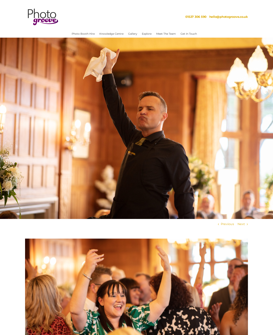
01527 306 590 (196, 17)
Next (241, 224)
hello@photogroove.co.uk (228, 17)
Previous (227, 224)
